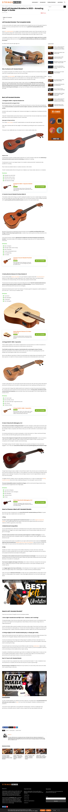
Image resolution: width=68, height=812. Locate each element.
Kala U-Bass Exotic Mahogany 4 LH (22, 500)
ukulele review (18, 730)
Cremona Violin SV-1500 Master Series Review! (58, 57)
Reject (48, 810)
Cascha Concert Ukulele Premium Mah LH (22, 258)
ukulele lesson (36, 646)
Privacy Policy (26, 797)
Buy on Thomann (40, 186)
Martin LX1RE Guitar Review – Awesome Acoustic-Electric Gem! (17, 757)
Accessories (42, 2)
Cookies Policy (26, 795)
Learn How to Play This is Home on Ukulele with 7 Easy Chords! (59, 67)
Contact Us (26, 802)
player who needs (15, 276)
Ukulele (6, 6)
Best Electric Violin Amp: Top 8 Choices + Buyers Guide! (60, 62)
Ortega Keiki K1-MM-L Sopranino (22, 408)
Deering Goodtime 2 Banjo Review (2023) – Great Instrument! (59, 94)
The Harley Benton (40, 276)
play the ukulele (11, 76)
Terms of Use (26, 798)
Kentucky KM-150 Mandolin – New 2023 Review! (59, 85)
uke (17, 702)
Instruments (35, 2)
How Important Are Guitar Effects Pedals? (59, 72)
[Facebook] (3, 807)
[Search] (64, 7)
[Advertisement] (21, 93)
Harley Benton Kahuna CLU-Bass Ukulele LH (22, 332)
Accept (42, 810)
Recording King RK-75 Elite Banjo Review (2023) (59, 80)
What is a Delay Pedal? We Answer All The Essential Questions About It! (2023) (59, 47)
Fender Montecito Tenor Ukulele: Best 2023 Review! (59, 105)
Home (3, 6)
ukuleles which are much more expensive (24, 542)
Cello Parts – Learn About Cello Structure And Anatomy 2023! (41, 756)
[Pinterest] (7, 807)
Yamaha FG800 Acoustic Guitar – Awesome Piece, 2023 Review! (7, 757)
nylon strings (10, 122)
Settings (54, 810)
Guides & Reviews (51, 2)
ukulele (7, 730)
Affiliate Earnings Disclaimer (29, 800)
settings (36, 810)
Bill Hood (9, 734)
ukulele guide (12, 730)
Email (47, 796)
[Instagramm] (5, 807)
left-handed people (9, 31)
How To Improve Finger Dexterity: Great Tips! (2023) (59, 89)
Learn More (60, 2)
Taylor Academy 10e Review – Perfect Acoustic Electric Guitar (29, 757)
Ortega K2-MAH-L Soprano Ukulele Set (22, 184)
